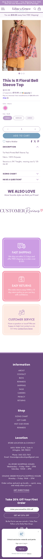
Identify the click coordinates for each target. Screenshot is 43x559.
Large (30, 118)
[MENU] (3, 8)
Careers (21, 393)
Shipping (21, 385)
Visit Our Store (21, 424)
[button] (3, 8)
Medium (19, 118)
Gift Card (21, 420)
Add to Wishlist (11, 141)
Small (7, 118)
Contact (21, 374)
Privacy (21, 397)
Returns (21, 400)
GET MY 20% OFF (21, 515)
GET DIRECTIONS (21, 490)
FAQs (21, 389)
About (21, 370)
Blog (21, 378)
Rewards (21, 381)
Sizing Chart (21, 416)
